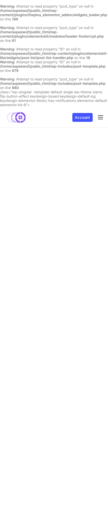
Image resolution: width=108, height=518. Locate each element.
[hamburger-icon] (100, 117)
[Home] (16, 117)
